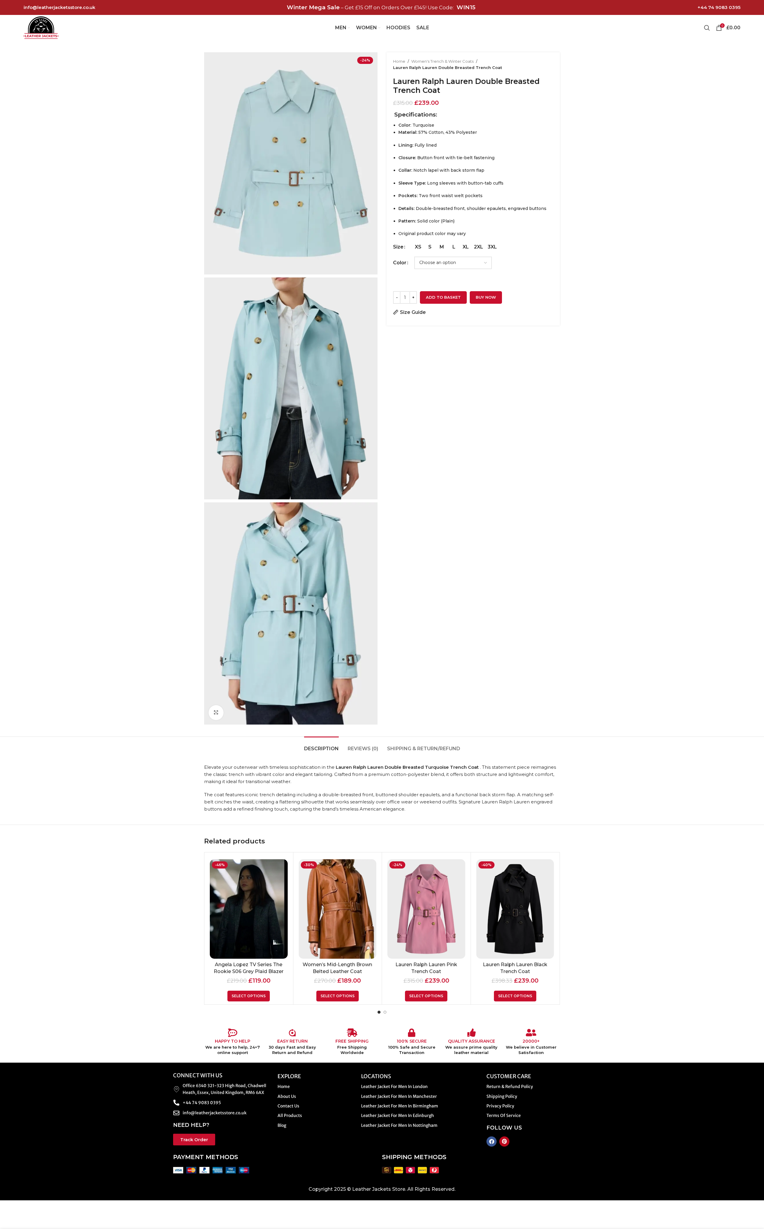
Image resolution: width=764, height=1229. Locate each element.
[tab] (321, 746)
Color (399, 263)
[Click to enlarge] (216, 712)
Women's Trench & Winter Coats (442, 61)
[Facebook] (491, 1141)
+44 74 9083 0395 (718, 7)
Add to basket (443, 297)
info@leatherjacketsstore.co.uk (59, 7)
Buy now (486, 297)
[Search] (707, 28)
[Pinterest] (504, 1141)
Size (398, 247)
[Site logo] (41, 27)
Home (399, 61)
